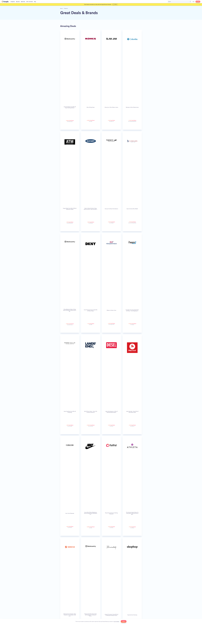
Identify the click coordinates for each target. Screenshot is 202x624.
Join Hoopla (198, 1)
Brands (61, 8)
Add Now (115, 4)
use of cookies (116, 621)
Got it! (124, 621)
